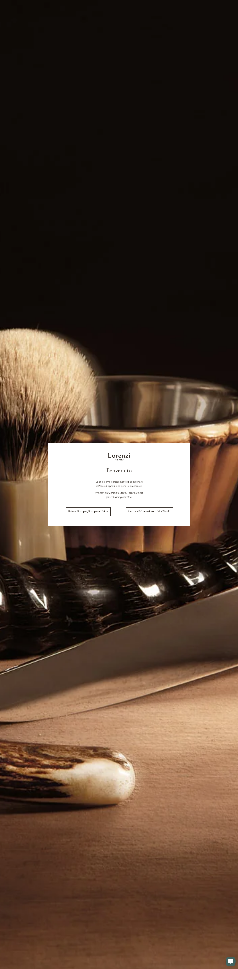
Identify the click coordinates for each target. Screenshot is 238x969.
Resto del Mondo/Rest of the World (149, 511)
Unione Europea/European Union (88, 511)
